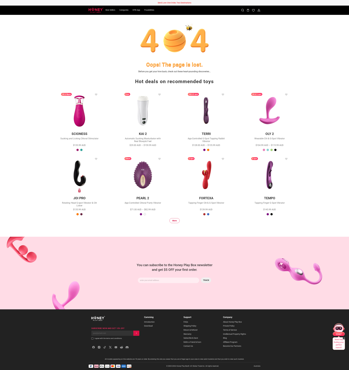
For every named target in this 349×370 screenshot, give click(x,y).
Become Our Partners (232, 346)
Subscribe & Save (190, 338)
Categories (123, 10)
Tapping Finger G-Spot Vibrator (270, 203)
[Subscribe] (136, 333)
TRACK (206, 280)
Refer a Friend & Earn (192, 342)
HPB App (136, 10)
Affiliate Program (230, 342)
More (174, 221)
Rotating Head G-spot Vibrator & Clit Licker (79, 204)
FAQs (185, 322)
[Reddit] (121, 347)
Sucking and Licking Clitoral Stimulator (79, 138)
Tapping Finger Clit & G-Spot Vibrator (206, 203)
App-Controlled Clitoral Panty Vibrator (143, 203)
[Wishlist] (253, 10)
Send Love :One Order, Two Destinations (174, 3)
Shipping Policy (189, 326)
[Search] (242, 10)
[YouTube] (116, 347)
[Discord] (127, 347)
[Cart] (247, 10)
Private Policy (228, 326)
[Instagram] (99, 347)
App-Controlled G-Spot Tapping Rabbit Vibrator (206, 140)
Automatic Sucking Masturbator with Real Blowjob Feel (143, 140)
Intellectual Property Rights (234, 334)
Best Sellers (110, 10)
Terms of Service (230, 330)
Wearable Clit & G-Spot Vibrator (269, 138)
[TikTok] (105, 347)
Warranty (187, 334)
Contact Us (188, 346)
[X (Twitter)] (110, 347)
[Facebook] (93, 347)
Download (148, 326)
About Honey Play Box (232, 322)
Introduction (149, 322)
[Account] (258, 10)
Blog (225, 338)
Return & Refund (190, 330)
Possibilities (149, 10)
